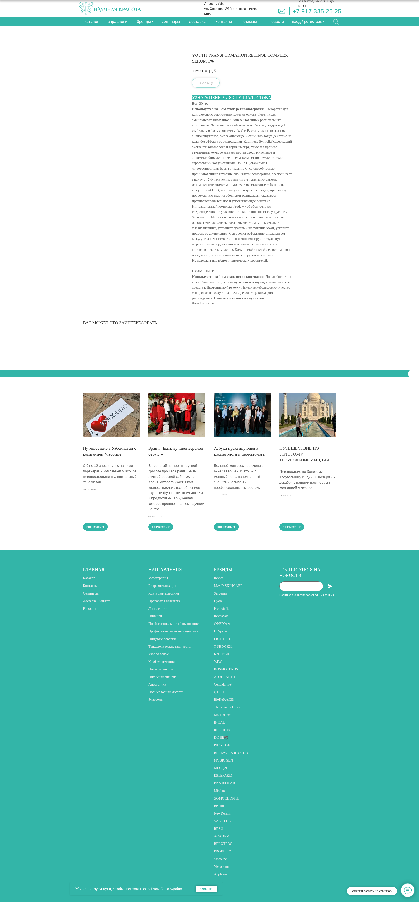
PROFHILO (222, 851)
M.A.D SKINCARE (228, 586)
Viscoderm (221, 866)
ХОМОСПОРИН (226, 798)
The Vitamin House (227, 707)
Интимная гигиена (162, 677)
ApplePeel (221, 874)
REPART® (222, 730)
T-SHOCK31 (223, 646)
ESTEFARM (223, 775)
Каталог (89, 578)
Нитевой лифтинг (161, 669)
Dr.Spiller (220, 631)
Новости (89, 608)
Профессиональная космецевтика (173, 631)
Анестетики (157, 684)
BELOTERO (223, 844)
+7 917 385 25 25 (317, 11)
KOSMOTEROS (226, 669)
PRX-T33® (222, 745)
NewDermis (222, 813)
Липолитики (157, 608)
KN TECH (221, 654)
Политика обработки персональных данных (306, 594)
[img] (281, 11)
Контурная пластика (163, 593)
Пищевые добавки (162, 639)
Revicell (219, 578)
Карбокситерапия (161, 661)
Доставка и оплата (96, 601)
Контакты (90, 586)
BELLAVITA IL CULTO (232, 753)
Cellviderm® (223, 684)
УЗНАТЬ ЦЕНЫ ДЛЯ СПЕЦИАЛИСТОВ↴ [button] (231, 97)
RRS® (218, 828)
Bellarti (219, 806)
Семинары (91, 593)
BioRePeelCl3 (224, 699)
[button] (309, 21)
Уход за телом (158, 654)
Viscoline (220, 859)
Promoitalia (222, 608)
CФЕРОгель (223, 623)
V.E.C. (218, 661)
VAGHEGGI (223, 821)
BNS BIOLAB (224, 783)
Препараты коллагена (164, 601)
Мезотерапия (158, 578)
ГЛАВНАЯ (94, 569)
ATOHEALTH (224, 677)
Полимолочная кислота (165, 692)
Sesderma (220, 593)
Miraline (219, 791)
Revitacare (221, 616)
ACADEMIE (223, 836)
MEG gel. (221, 768)
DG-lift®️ (221, 737)
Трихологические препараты (169, 646)
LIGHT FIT (222, 639)
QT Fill (219, 692)
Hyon (218, 601)
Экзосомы (155, 699)
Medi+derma (223, 715)
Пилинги (155, 616)
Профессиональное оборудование (173, 623)
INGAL (219, 722)
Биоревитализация (162, 586)
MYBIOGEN (223, 760)
